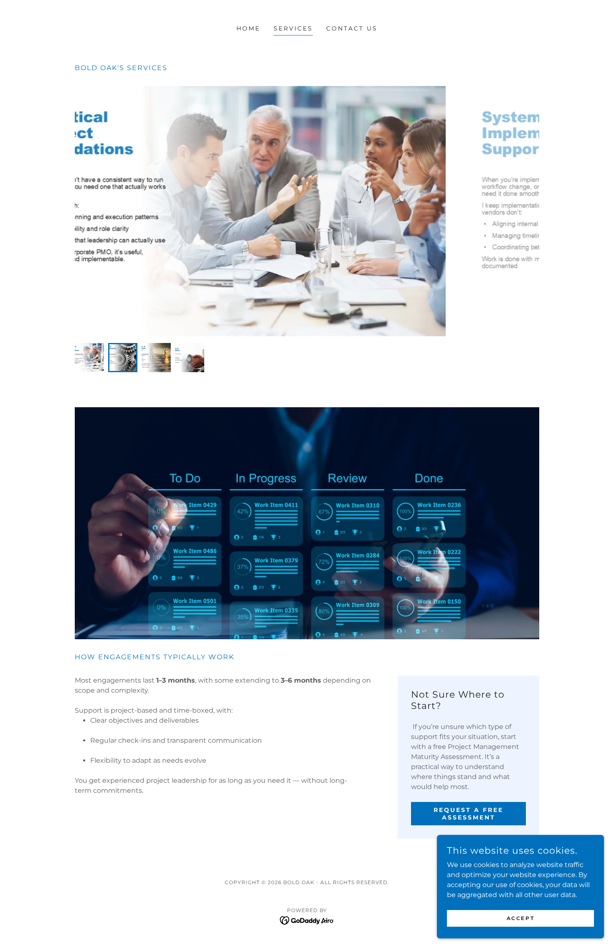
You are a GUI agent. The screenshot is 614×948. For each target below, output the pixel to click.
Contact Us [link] (352, 28)
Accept (520, 918)
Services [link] (293, 28)
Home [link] (248, 28)
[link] (307, 920)
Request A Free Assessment (468, 813)
